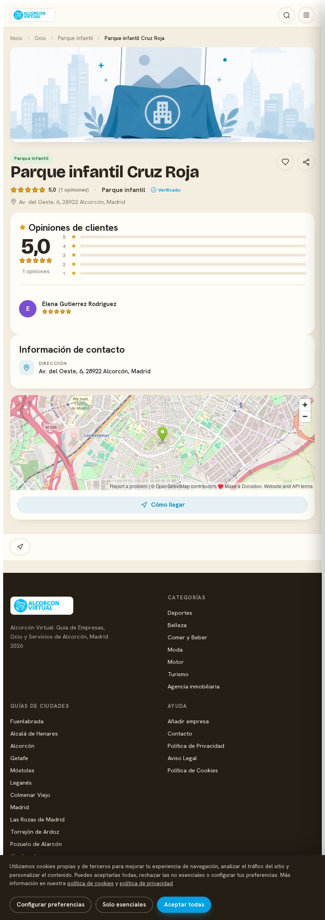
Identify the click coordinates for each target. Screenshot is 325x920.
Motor (176, 661)
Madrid (19, 807)
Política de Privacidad (196, 745)
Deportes (180, 612)
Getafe (19, 758)
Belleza (177, 625)
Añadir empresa (188, 721)
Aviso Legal (182, 758)
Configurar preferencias (50, 905)
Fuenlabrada (27, 721)
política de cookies (90, 883)
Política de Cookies (193, 770)
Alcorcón (22, 745)
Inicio (16, 38)
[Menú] (306, 15)
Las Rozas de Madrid (37, 819)
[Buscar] (286, 15)
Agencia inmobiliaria (194, 686)
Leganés (21, 782)
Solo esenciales (124, 905)
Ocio (40, 38)
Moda (175, 649)
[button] (162, 94)
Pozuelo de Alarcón (36, 844)
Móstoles (22, 770)
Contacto (180, 733)
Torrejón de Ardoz (34, 831)
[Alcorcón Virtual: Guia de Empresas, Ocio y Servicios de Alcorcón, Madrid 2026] (33, 15)
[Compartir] (306, 162)
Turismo (178, 674)
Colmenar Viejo (30, 794)
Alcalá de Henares (34, 733)
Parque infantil (75, 38)
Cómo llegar (168, 505)
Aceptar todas (184, 905)
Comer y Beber (187, 637)
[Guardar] (285, 162)
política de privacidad (146, 883)
